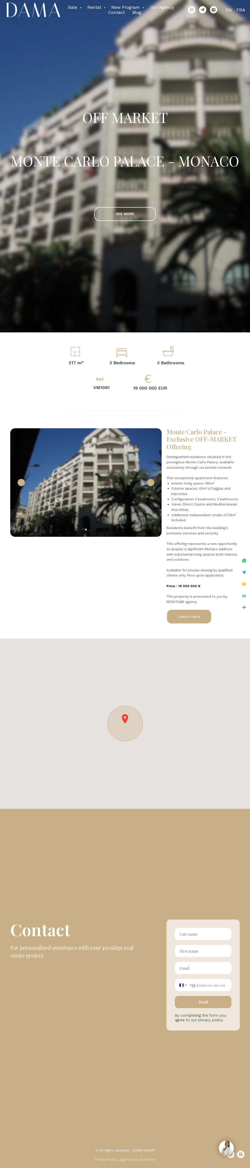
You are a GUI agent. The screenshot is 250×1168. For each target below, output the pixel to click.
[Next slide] (150, 482)
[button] (244, 561)
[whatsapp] (191, 9)
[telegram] (202, 9)
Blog (136, 12)
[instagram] (213, 9)
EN (229, 9)
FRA (241, 9)
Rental (95, 7)
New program (126, 7)
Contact (116, 12)
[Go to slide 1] (86, 529)
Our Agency (162, 7)
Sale (73, 7)
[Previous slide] (21, 482)
